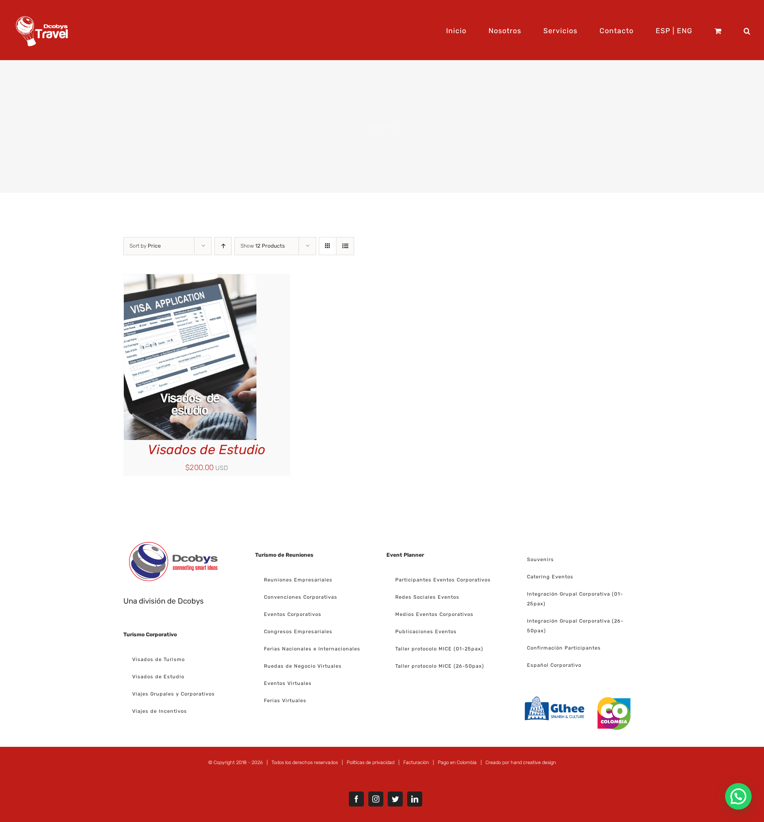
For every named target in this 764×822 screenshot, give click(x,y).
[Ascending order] (223, 246)
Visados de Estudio (206, 450)
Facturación (416, 762)
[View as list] (345, 246)
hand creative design (533, 762)
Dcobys (191, 600)
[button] (747, 30)
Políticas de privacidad (370, 762)
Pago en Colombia (457, 762)
